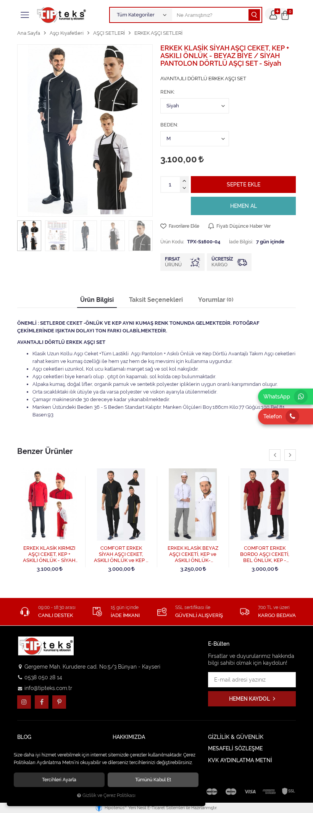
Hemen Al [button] (243, 206)
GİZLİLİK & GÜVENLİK (235, 737)
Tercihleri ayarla (59, 779)
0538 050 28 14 (43, 677)
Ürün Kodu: (172, 242)
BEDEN (168, 125)
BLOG (24, 737)
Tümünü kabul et (153, 779)
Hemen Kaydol (250, 699)
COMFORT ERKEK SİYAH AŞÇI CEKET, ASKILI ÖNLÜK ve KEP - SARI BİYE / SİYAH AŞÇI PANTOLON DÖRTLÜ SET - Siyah (121, 554)
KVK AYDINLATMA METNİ (240, 760)
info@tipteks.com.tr (48, 688)
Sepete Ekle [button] (243, 184)
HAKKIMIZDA (129, 737)
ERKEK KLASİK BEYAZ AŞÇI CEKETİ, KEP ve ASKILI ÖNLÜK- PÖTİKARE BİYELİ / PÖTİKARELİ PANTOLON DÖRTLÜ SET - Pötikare (193, 554)
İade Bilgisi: (241, 242)
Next (290, 455)
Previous (275, 455)
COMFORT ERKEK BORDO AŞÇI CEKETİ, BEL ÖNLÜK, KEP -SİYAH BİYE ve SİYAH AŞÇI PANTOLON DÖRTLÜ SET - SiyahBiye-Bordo (264, 554)
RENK (167, 92)
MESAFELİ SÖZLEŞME (235, 748)
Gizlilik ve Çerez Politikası (109, 795)
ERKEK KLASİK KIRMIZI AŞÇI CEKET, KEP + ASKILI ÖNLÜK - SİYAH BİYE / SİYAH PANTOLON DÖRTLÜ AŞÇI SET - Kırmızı (49, 554)
